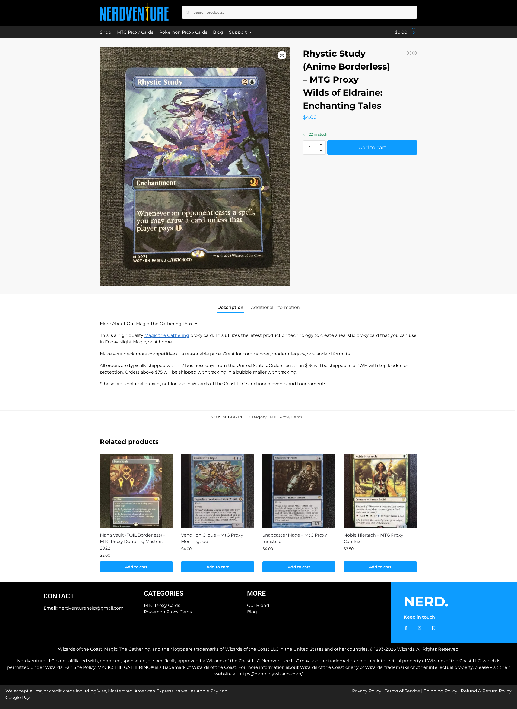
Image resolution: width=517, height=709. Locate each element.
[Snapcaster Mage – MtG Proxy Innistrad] (299, 491)
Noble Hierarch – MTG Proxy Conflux (373, 538)
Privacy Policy (366, 691)
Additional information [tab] (275, 307)
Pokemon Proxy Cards (168, 611)
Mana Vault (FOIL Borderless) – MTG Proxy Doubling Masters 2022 (132, 541)
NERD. (426, 601)
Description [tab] (230, 307)
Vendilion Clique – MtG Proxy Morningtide (212, 538)
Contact (58, 596)
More (256, 593)
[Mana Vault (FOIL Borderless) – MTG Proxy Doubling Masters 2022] (136, 491)
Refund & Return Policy (486, 691)
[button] (406, 32)
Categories (163, 593)
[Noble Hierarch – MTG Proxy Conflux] (380, 491)
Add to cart (372, 147)
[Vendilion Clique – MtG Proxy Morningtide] (217, 491)
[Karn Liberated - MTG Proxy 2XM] (409, 53)
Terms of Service (402, 691)
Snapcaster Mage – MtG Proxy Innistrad (294, 538)
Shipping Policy (440, 691)
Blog (252, 611)
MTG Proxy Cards (286, 417)
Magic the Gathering (166, 335)
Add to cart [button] (136, 566)
